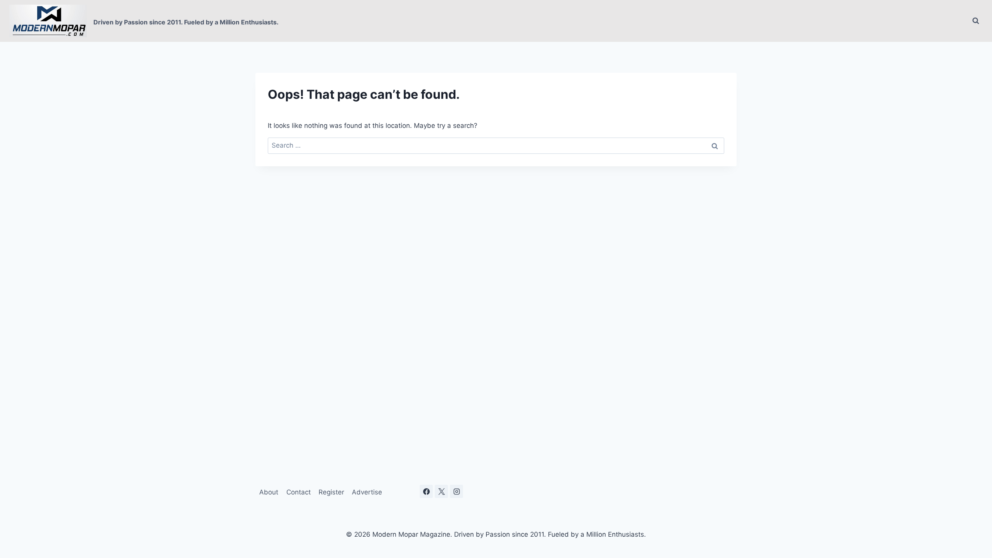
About (268, 492)
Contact (298, 492)
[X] (441, 491)
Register (331, 492)
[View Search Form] (976, 21)
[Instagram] (456, 491)
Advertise (367, 492)
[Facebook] (426, 491)
